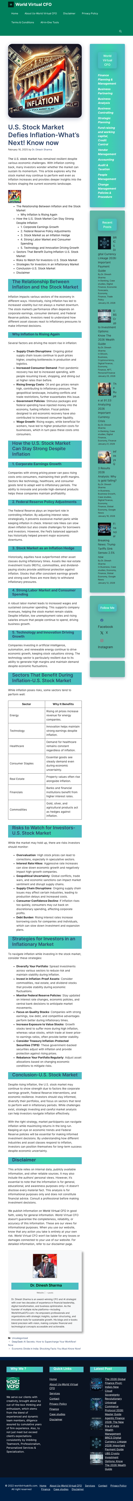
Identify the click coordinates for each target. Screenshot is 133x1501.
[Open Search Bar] (120, 31)
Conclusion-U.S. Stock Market (35, 268)
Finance (54, 1409)
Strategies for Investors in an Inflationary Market (47, 264)
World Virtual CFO (33, 4)
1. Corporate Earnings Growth (40, 227)
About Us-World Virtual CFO (41, 13)
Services (54, 1393)
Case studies (57, 1414)
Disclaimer (69, 13)
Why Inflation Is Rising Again (39, 214)
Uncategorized (20, 1338)
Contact (54, 1398)
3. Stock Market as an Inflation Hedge (45, 235)
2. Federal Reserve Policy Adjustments (46, 231)
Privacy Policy (90, 13)
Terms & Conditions (22, 22)
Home (14, 13)
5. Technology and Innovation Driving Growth (50, 247)
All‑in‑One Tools (50, 22)
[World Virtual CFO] (11, 4)
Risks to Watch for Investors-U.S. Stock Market (46, 260)
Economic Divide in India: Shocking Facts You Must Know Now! (46, 1348)
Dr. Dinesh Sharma (46, 1285)
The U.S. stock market (22, 158)
